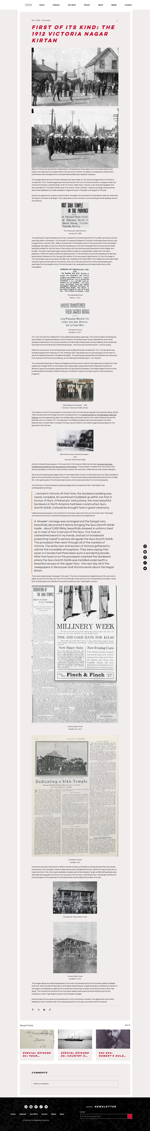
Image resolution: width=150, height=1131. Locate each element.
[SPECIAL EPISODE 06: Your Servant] (37, 1039)
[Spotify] (31, 1106)
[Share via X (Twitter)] (38, 1009)
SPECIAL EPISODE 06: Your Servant (37, 1054)
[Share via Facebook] (33, 1009)
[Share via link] (50, 1009)
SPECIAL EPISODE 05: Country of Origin (75, 1054)
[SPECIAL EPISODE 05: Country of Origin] (75, 1039)
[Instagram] (145, 546)
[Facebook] (36, 1106)
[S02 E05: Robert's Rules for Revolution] (113, 1039)
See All (127, 1025)
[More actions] (117, 20)
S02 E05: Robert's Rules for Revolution (113, 1054)
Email (83, 1112)
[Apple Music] (41, 1106)
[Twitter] (46, 1106)
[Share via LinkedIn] (44, 1009)
